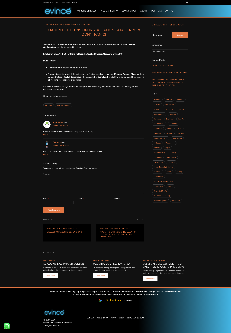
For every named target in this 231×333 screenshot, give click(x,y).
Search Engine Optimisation (163, 167)
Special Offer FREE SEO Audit (168, 25)
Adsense (180, 100)
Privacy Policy (117, 318)
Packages (157, 143)
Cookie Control (159, 114)
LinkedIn (170, 133)
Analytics (157, 104)
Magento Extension (160, 138)
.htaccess (157, 100)
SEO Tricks (157, 172)
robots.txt (171, 162)
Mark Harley (58, 122)
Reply (45, 134)
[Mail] (180, 11)
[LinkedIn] (191, 11)
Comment (47, 174)
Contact (91, 318)
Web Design (48, 2)
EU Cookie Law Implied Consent (64, 263)
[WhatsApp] (187, 11)
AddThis (169, 100)
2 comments (85, 24)
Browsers (157, 109)
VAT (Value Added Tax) (162, 196)
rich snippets (158, 162)
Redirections (171, 157)
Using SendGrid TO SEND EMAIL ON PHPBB (170, 73)
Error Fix (181, 119)
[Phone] (184, 11)
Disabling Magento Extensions (64, 232)
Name (46, 198)
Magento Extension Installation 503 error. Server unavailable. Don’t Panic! (118, 234)
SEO (57, 2)
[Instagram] (198, 11)
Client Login (102, 318)
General (52, 260)
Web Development (70, 2)
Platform (157, 148)
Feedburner (158, 128)
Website (117, 198)
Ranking (173, 152)
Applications (169, 104)
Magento (48, 105)
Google (170, 128)
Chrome (181, 109)
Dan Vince (57, 142)
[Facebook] (194, 11)
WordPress (176, 201)
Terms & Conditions (135, 318)
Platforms (55, 24)
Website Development (68, 24)
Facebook (173, 124)
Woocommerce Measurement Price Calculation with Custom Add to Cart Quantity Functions (168, 82)
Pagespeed (170, 143)
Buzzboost (169, 109)
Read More (50, 276)
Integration (157, 133)
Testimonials (158, 186)
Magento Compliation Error (112, 263)
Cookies (173, 114)
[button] (187, 2)
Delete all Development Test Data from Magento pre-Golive (163, 265)
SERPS (169, 172)
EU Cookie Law (159, 124)
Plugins (167, 148)
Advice (48, 24)
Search (180, 35)
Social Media (158, 176)
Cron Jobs (157, 119)
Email (81, 198)
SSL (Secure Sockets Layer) (163, 181)
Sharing (179, 172)
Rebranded (158, 157)
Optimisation (177, 138)
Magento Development (157, 260)
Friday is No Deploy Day (162, 66)
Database (169, 119)
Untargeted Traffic (160, 191)
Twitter (170, 186)
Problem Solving (159, 152)
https (179, 128)
